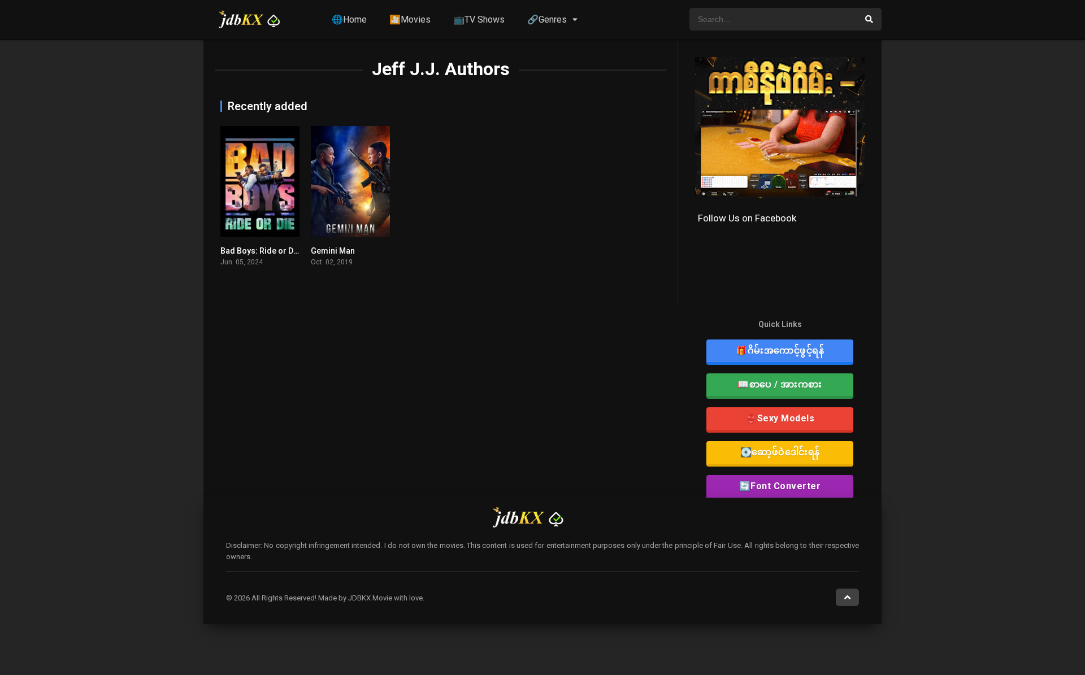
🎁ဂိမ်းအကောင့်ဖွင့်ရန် (780, 350)
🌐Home (349, 19)
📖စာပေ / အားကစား (779, 384)
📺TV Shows (479, 19)
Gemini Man (333, 250)
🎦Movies (410, 19)
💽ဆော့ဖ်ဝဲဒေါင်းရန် (780, 452)
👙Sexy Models (779, 418)
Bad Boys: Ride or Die (260, 250)
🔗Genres (547, 19)
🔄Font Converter (780, 486)
